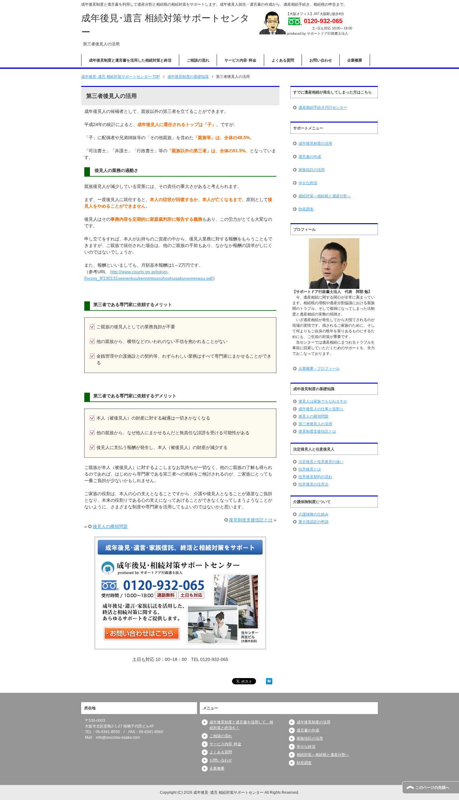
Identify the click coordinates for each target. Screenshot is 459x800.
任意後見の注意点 (313, 484)
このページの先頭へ (432, 787)
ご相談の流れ (198, 60)
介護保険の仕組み (313, 514)
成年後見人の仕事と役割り (321, 409)
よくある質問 (283, 60)
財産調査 (306, 209)
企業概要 (354, 60)
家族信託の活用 (312, 170)
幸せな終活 (308, 183)
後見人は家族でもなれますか (323, 401)
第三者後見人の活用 (315, 424)
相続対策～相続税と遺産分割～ (325, 196)
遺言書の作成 (310, 156)
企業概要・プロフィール (319, 368)
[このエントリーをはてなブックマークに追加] (269, 680)
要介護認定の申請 (313, 522)
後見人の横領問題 (110, 526)
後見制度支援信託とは (251, 519)
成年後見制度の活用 (315, 143)
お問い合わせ (320, 60)
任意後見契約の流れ (315, 477)
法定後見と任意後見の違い (321, 462)
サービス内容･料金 (240, 60)
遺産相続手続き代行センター (323, 107)
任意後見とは (310, 469)
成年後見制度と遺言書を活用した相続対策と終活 (130, 60)
